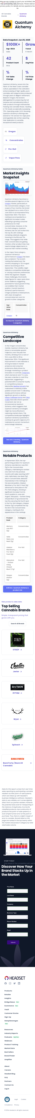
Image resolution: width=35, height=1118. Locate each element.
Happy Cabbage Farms (13, 397)
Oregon (8, 204)
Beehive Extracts (19, 386)
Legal (16, 1099)
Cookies (23, 1099)
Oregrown (25, 373)
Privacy (16, 1105)
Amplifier (8, 1059)
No (17, 8)
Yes (33, 6)
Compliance (8, 1105)
